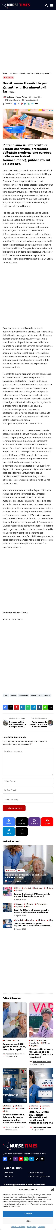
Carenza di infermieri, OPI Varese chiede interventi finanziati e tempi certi (32, 895)
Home (5, 73)
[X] (10, 1159)
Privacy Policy (31, 1227)
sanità (33, 695)
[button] (52, 1189)
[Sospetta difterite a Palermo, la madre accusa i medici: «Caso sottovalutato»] (7, 907)
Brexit (6, 695)
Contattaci (41, 1227)
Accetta (28, 1214)
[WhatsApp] (26, 1159)
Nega (28, 1221)
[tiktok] (37, 1159)
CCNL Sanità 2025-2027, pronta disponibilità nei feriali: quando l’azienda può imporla (32, 924)
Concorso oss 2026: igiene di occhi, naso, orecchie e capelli (25, 876)
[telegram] (31, 1159)
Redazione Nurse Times (17, 97)
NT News (13, 73)
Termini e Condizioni (18, 1227)
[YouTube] (21, 1159)
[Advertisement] (28, 42)
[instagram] (15, 1159)
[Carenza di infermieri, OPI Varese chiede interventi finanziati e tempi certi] (7, 891)
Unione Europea (44, 695)
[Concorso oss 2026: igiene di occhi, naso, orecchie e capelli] (28, 865)
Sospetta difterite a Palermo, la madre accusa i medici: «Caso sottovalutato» (31, 911)
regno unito (23, 695)
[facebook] (5, 1159)
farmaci (14, 695)
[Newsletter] (42, 1159)
